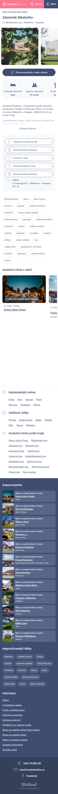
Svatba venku (25, 420)
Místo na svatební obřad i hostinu (14, 12)
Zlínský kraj (14, 472)
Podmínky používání (12, 715)
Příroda (12, 420)
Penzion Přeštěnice (25, 636)
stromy (34, 670)
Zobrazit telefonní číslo (24, 166)
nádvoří (21, 226)
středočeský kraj (11, 199)
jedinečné (8, 213)
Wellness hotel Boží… (27, 585)
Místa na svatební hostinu (15, 740)
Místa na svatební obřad (14, 735)
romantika (34, 233)
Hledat (38, 4)
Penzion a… (21, 534)
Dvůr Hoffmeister (24, 509)
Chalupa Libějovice (25, 598)
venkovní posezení (30, 677)
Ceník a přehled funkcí (13, 710)
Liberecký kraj (15, 456)
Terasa (19, 425)
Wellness (30, 425)
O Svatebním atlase (12, 705)
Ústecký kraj (33, 451)
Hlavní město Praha (18, 440)
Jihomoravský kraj (40, 466)
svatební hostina (38, 254)
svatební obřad (10, 677)
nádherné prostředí (44, 219)
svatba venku (10, 247)
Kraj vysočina (29, 472)
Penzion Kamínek (24, 547)
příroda (7, 240)
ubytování (27, 219)
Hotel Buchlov (22, 572)
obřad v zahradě (37, 684)
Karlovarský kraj (16, 451)
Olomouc (13, 405)
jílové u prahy (39, 199)
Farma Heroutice (24, 560)
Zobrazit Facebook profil (25, 142)
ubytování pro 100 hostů (31, 247)
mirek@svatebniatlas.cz (32, 769)
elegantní (20, 233)
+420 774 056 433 (32, 763)
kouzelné (8, 254)
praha (44, 670)
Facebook (32, 775)
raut (36, 240)
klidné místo (9, 684)
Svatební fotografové (12, 744)
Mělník (37, 405)
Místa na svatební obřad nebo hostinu (21, 730)
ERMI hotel (21, 623)
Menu (53, 4)
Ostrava (29, 399)
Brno (20, 399)
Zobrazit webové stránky (25, 150)
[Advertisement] (29, 355)
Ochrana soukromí (11, 720)
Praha (9, 306)
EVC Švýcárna (22, 610)
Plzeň (39, 399)
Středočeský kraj (14, 22)
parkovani (21, 254)
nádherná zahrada (37, 206)
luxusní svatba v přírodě (28, 213)
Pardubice (25, 405)
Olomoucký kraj (34, 461)
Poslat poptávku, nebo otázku (31, 72)
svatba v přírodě (22, 240)
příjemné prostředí (24, 663)
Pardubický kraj (16, 461)
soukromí (47, 233)
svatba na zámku (37, 226)
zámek (7, 260)
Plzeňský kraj (32, 445)
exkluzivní (8, 226)
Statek (38, 420)
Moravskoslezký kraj (18, 466)
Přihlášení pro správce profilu (16, 725)
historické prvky (10, 219)
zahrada (7, 663)
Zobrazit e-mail (20, 158)
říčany (25, 199)
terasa (22, 684)
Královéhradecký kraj (35, 456)
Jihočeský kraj (15, 445)
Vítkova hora (22, 522)
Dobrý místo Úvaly (15, 310)
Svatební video (9, 749)
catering (7, 233)
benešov (8, 206)
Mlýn (11, 425)
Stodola (48, 420)
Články (5, 700)
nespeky (20, 206)
